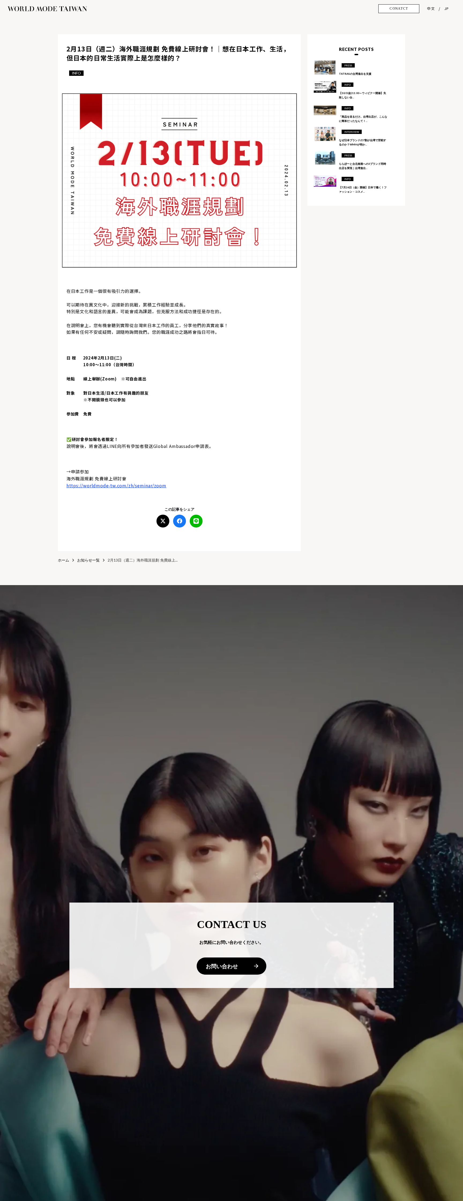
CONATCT (399, 8)
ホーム (63, 560)
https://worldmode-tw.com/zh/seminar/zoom (116, 485)
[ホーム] (47, 8)
